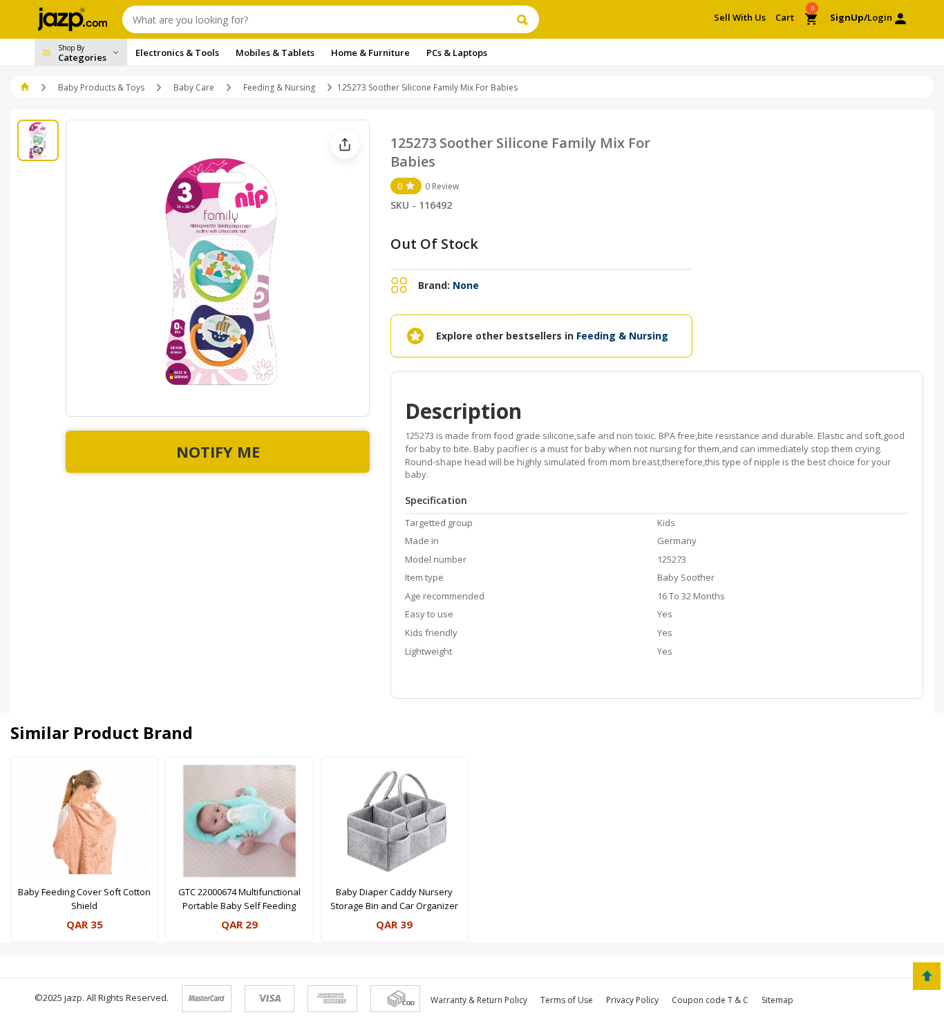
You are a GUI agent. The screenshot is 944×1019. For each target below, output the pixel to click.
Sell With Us (740, 17)
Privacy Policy (632, 1000)
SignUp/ (848, 17)
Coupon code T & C (710, 1000)
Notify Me (218, 451)
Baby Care (193, 87)
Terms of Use (566, 1000)
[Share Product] (344, 144)
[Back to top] (927, 976)
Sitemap (777, 1000)
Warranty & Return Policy (479, 1000)
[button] (26, 87)
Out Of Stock (434, 243)
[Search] (524, 19)
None (466, 285)
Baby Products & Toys (101, 87)
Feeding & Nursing (279, 87)
